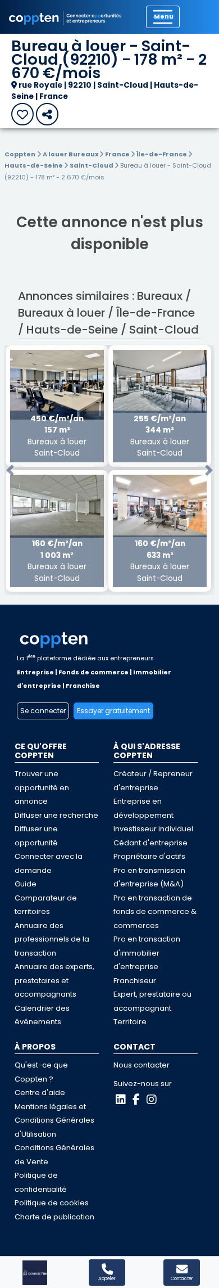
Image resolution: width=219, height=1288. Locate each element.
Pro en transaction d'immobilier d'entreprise (146, 953)
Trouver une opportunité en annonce (42, 787)
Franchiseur (134, 980)
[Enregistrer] (22, 114)
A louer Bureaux (71, 154)
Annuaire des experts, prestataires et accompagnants (54, 980)
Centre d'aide (40, 1092)
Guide (25, 884)
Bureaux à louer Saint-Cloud (57, 435)
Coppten (19, 154)
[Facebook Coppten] (136, 1100)
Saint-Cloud (92, 165)
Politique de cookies (52, 1202)
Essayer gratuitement (113, 710)
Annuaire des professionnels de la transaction (52, 939)
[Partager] (47, 114)
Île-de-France (162, 154)
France (118, 154)
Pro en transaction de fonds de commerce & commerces (155, 912)
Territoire (130, 1021)
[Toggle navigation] (163, 17)
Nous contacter (141, 1065)
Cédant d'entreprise (150, 842)
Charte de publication (54, 1217)
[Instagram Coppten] (151, 1100)
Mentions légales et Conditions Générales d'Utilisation (54, 1120)
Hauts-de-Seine (34, 165)
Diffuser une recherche (56, 815)
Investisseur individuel (153, 828)
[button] (10, 470)
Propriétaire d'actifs (149, 856)
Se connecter (43, 710)
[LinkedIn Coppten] (120, 1100)
